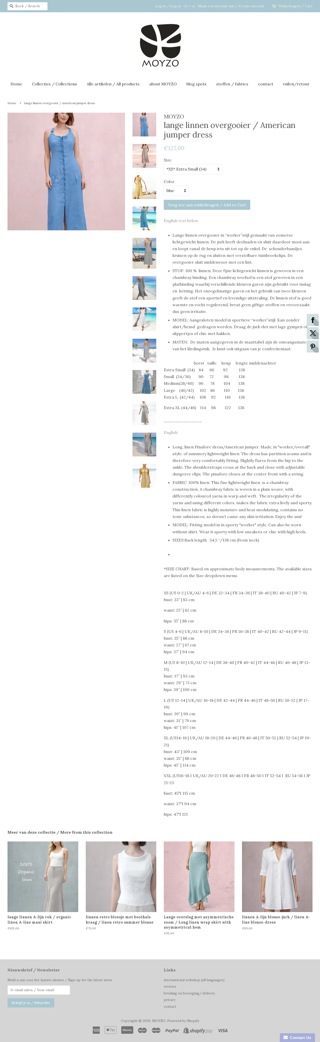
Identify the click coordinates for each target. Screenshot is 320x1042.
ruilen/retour (296, 83)
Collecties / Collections (54, 83)
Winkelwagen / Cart (295, 6)
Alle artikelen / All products (113, 83)
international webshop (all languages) (194, 980)
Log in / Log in (168, 6)
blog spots (196, 83)
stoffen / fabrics (232, 83)
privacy (170, 999)
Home (16, 83)
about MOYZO (163, 83)
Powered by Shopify (183, 1020)
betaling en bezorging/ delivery (189, 993)
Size (168, 159)
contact (265, 83)
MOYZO (159, 1020)
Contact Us (299, 1037)
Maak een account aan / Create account (231, 6)
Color (169, 181)
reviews (170, 986)
